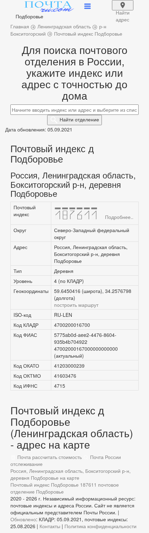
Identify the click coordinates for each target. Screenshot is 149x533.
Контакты (50, 526)
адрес (123, 9)
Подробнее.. (119, 216)
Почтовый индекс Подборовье (44, 484)
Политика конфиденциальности (100, 526)
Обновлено (23, 519)
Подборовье (50, 491)
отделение (79, 119)
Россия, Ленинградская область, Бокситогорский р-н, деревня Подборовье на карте (70, 474)
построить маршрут (76, 304)
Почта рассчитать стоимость (49, 456)
